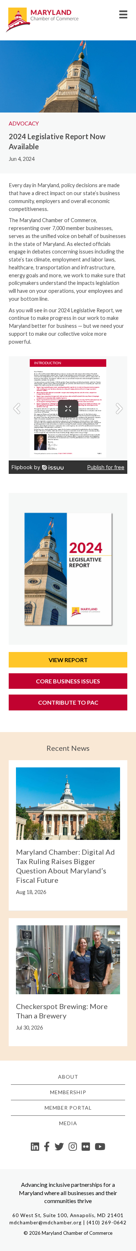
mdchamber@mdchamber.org (45, 1222)
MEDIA (68, 1123)
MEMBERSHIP (68, 1092)
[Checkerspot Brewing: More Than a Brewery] (68, 959)
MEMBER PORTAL (68, 1108)
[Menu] (123, 14)
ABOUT (68, 1077)
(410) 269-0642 (107, 1222)
